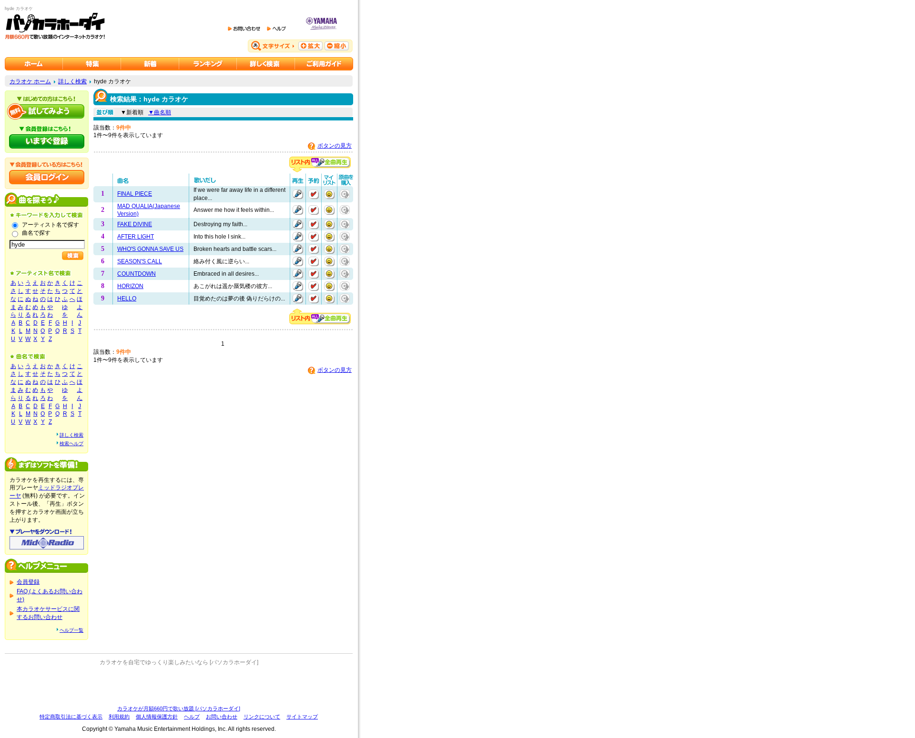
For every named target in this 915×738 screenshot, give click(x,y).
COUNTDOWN (136, 273)
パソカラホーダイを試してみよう (46, 111)
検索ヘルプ (71, 443)
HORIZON (130, 286)
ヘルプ (192, 716)
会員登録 (28, 581)
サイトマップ (302, 716)
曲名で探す (36, 232)
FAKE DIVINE (134, 224)
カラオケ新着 (150, 63)
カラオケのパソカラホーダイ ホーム (34, 63)
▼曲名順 (159, 112)
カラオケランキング (208, 63)
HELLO (126, 298)
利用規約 (119, 716)
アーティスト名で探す (50, 224)
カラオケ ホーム (30, 81)
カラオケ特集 (92, 63)
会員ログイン (46, 177)
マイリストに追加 (329, 194)
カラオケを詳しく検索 (266, 63)
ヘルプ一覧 (71, 630)
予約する (313, 194)
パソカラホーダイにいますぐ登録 (46, 141)
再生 (298, 194)
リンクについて (262, 716)
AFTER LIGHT (135, 236)
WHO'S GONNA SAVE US (150, 249)
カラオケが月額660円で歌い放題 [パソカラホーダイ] (178, 708)
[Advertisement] (178, 685)
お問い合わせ (221, 716)
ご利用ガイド (324, 63)
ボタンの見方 (334, 145)
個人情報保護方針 (157, 716)
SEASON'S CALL (139, 261)
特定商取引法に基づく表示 (71, 716)
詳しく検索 (72, 81)
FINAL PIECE (134, 193)
